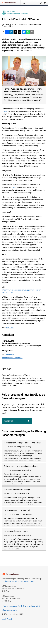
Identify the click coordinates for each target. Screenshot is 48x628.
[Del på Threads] (19, 32)
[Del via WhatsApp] (28, 32)
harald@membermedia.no (12, 358)
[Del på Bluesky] (24, 32)
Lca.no (13, 187)
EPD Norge (10, 328)
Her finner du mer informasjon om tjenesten (18, 581)
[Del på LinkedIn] (11, 32)
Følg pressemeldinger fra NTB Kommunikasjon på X (21, 606)
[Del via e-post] (32, 32)
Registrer (8, 421)
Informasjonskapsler (9, 610)
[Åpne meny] (24, 2)
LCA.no (4, 111)
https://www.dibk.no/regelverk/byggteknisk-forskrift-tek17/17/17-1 (22, 291)
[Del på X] (15, 32)
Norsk (4, 619)
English (9, 619)
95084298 (10, 355)
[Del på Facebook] (7, 32)
